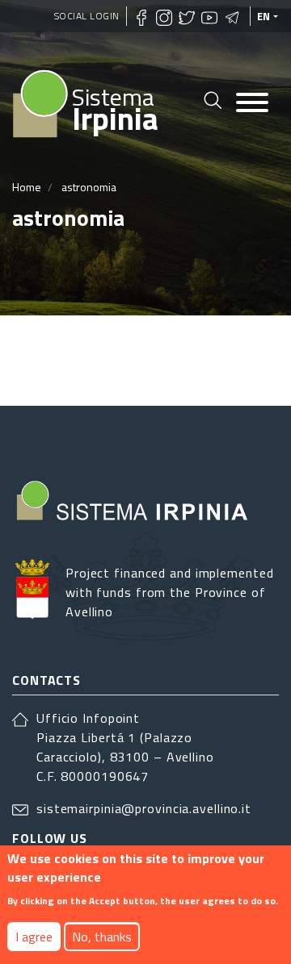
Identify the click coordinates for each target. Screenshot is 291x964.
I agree (34, 936)
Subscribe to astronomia (18, 360)
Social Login (87, 15)
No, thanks (102, 936)
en (264, 16)
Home (26, 186)
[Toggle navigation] (252, 104)
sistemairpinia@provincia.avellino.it (143, 808)
